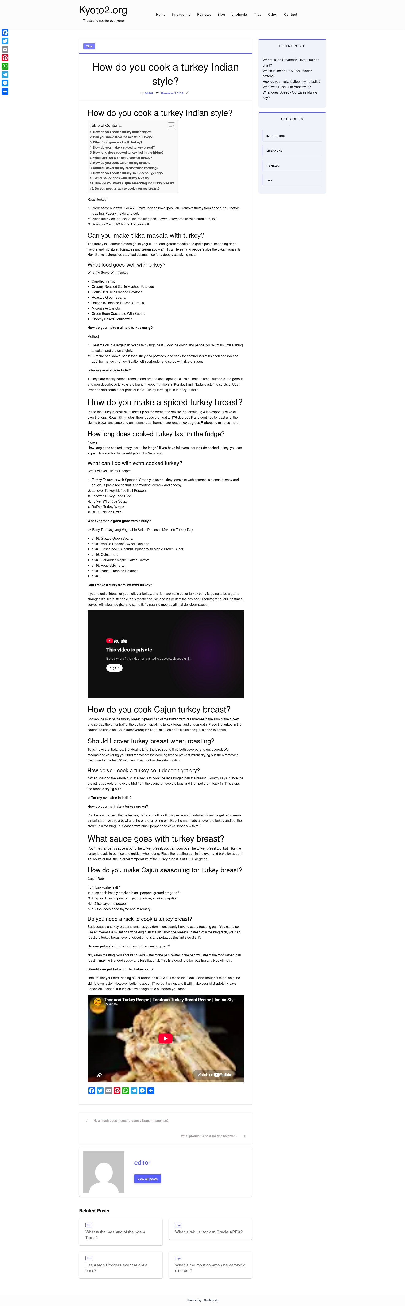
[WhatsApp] (5, 66)
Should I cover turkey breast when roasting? (125, 167)
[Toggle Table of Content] (169, 125)
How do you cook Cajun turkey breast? (121, 162)
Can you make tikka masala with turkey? (123, 137)
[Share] (5, 91)
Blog (221, 14)
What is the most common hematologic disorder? (210, 1267)
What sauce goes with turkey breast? (122, 178)
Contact (290, 14)
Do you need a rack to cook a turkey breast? (127, 188)
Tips (258, 14)
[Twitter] (5, 41)
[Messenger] (5, 83)
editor (149, 93)
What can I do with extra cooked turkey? (122, 157)
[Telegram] (5, 74)
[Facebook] (5, 32)
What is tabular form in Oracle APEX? (209, 1231)
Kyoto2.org (103, 9)
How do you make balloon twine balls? (291, 81)
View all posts (147, 1179)
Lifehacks (240, 14)
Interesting (181, 14)
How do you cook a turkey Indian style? (122, 132)
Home (161, 14)
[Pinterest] (5, 58)
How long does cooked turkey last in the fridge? (128, 152)
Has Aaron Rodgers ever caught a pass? (116, 1267)
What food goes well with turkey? (117, 142)
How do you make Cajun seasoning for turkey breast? (134, 183)
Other (273, 14)
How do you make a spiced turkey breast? (124, 147)
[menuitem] (161, 14)
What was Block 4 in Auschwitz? (287, 86)
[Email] (5, 49)
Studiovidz (211, 1300)
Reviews (204, 14)
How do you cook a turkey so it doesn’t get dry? (128, 173)
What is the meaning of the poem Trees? (115, 1234)
